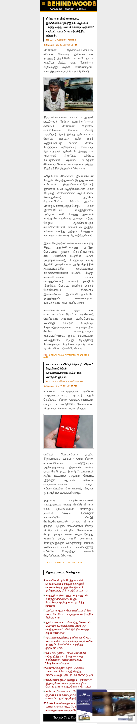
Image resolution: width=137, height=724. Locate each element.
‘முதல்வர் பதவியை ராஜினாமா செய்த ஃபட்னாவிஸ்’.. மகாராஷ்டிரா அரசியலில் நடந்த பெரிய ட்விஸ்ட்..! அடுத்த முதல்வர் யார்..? (69, 643)
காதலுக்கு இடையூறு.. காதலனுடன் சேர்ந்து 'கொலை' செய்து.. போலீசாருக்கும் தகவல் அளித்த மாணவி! (66, 601)
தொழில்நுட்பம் (75, 381)
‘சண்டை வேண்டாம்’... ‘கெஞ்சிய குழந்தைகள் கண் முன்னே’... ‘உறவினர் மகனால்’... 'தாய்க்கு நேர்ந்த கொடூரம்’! (69, 695)
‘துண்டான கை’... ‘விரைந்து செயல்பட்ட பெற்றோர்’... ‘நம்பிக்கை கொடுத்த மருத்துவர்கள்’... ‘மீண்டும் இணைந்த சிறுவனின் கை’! (68, 628)
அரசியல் (81, 9)
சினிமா (69, 9)
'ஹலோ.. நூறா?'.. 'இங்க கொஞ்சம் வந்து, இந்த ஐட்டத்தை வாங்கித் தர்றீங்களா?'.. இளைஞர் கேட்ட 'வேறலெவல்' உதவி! (65, 658)
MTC (45, 355)
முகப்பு (49, 40)
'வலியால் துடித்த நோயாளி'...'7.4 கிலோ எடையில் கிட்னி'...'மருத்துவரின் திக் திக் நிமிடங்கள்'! (69, 614)
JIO (44, 562)
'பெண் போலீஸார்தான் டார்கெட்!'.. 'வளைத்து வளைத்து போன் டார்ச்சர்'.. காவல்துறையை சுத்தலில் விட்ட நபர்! (68, 707)
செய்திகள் (56, 9)
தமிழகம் (71, 40)
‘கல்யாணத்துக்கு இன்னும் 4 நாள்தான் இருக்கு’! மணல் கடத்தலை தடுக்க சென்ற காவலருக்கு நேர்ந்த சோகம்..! (68, 683)
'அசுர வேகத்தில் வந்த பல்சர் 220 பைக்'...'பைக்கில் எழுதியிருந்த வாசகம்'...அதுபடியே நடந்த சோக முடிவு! (69, 671)
